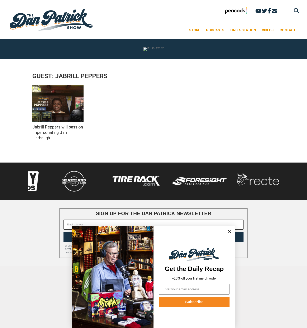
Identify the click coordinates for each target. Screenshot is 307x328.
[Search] (295, 10)
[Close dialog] (229, 231)
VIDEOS (268, 30)
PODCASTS (215, 30)
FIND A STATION (243, 30)
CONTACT (288, 30)
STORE (194, 30)
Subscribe (194, 302)
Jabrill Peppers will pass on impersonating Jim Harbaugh (57, 132)
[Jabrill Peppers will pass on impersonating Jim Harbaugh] (58, 103)
